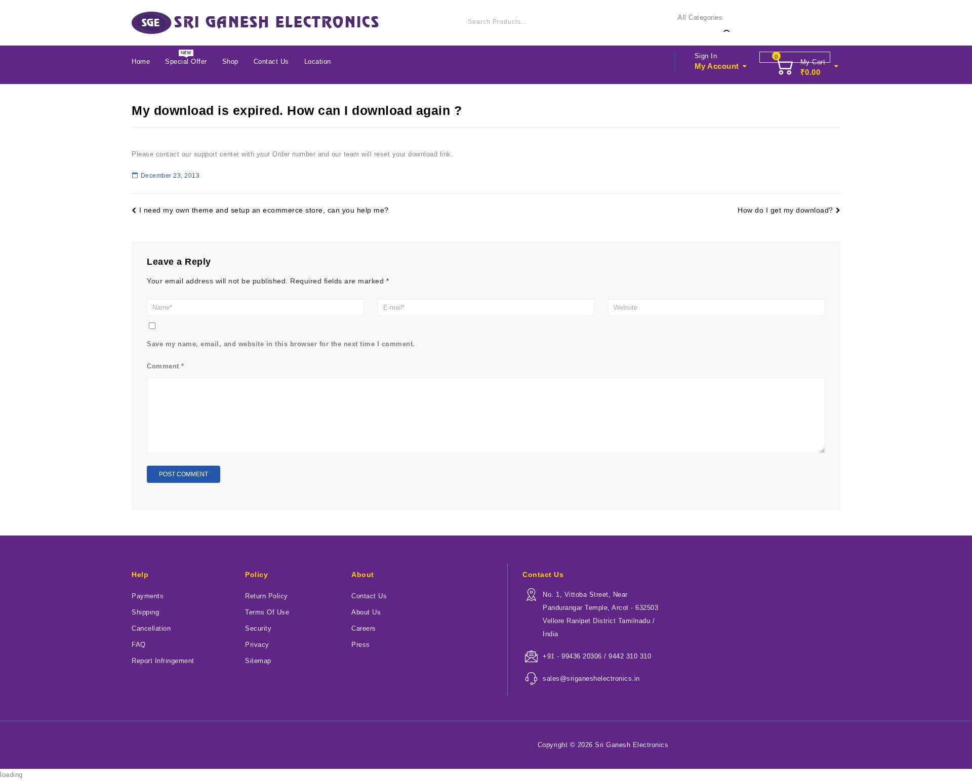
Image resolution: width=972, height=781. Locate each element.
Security (258, 628)
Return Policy (266, 596)
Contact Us (271, 61)
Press (360, 644)
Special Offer (186, 61)
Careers (363, 628)
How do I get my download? (785, 210)
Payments (148, 596)
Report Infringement (163, 661)
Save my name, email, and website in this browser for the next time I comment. (281, 344)
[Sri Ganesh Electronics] (255, 23)
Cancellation (151, 628)
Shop (230, 61)
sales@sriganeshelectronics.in (591, 678)
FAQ (139, 644)
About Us (366, 612)
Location (317, 61)
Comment (165, 366)
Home (141, 61)
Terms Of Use (267, 612)
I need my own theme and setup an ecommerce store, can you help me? (264, 210)
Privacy (257, 644)
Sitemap (258, 661)
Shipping (145, 612)
